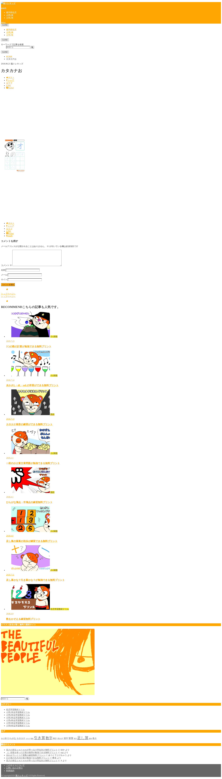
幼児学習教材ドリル (15, 709)
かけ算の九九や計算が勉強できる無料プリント (27, 758)
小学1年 (9, 15)
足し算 (83, 738)
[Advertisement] (78, 114)
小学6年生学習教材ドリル (18, 726)
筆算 (70, 738)
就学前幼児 (11, 12)
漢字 (66, 738)
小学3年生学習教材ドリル (18, 718)
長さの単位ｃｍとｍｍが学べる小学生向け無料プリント (32, 750)
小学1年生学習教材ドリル (18, 712)
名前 (3, 270)
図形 (32, 738)
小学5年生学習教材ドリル (18, 723)
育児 (75, 738)
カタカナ (21, 738)
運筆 (90, 738)
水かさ (60, 738)
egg (62, 752)
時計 (55, 738)
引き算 (39, 738)
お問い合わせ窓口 (14, 768)
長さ (94, 738)
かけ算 (4, 738)
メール (4, 275)
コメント (6, 265)
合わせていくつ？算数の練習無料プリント (25, 755)
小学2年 (9, 18)
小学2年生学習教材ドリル (18, 715)
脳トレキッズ (21, 775)
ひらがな (11, 738)
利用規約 (10, 771)
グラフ (28, 738)
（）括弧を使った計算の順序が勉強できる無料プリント (32, 752)
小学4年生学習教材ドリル (18, 720)
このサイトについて (15, 765)
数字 (49, 738)
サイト (4, 279)
